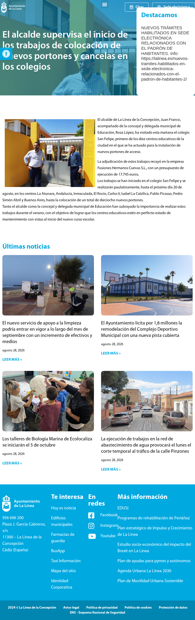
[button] (6, 54)
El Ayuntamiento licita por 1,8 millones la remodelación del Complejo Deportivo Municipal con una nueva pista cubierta (141, 329)
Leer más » (12, 360)
